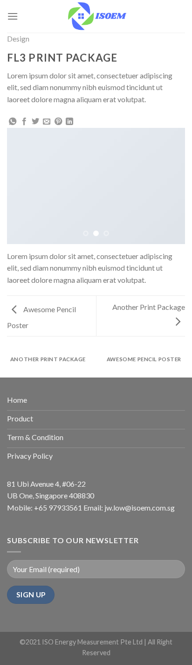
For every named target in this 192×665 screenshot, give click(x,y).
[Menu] (12, 16)
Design (18, 38)
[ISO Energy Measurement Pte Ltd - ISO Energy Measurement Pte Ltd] (96, 16)
